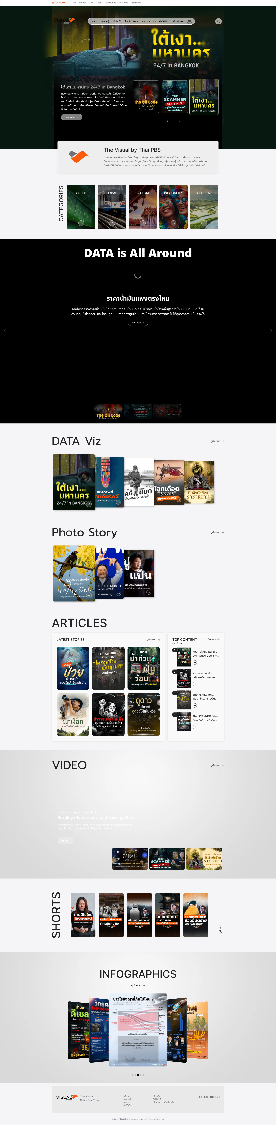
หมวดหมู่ (127, 1099)
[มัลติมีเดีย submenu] (169, 21)
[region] (138, 331)
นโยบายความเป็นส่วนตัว (163, 1102)
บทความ (126, 1102)
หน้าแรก (126, 1096)
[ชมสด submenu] (102, 2)
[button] (63, 3)
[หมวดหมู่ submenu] (110, 21)
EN (189, 21)
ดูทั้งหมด (215, 441)
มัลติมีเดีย (127, 1105)
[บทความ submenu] (149, 21)
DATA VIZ (157, 1099)
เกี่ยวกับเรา (157, 1096)
